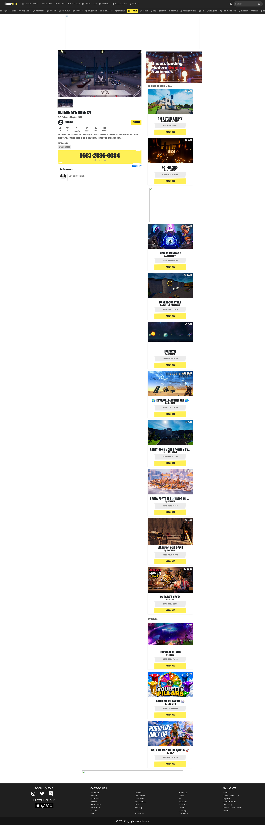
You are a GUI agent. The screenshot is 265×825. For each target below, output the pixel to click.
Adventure (213, 11)
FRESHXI (69, 122)
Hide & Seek (96, 804)
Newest (138, 792)
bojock (171, 403)
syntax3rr (172, 550)
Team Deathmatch (229, 11)
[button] (134, 3)
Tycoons (79, 11)
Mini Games (26, 11)
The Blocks (184, 813)
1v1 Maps (94, 792)
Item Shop (227, 804)
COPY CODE (170, 132)
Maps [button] (30, 3)
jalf (172, 753)
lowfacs (172, 704)
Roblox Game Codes (232, 807)
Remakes (183, 804)
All (180, 798)
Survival (133, 11)
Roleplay (121, 11)
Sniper (145, 11)
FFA (202, 11)
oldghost (171, 170)
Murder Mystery (189, 11)
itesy (171, 655)
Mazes (138, 810)
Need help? (136, 166)
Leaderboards (229, 801)
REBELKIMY (171, 256)
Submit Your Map (231, 795)
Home (226, 792)
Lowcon (171, 354)
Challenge (183, 810)
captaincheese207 (171, 305)
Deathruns (95, 798)
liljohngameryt (171, 121)
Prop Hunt (40, 11)
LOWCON (171, 501)
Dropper (174, 11)
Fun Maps (139, 807)
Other (181, 807)
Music (163, 11)
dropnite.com (142, 821)
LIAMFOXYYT (171, 452)
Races (255, 11)
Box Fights (11, 11)
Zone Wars (139, 798)
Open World (92, 11)
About (226, 810)
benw (171, 599)
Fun (154, 11)
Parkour (93, 795)
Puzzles (52, 11)
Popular (226, 798)
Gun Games (65, 11)
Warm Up (244, 11)
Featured (183, 801)
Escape (93, 810)
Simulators (107, 11)
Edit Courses (140, 801)
